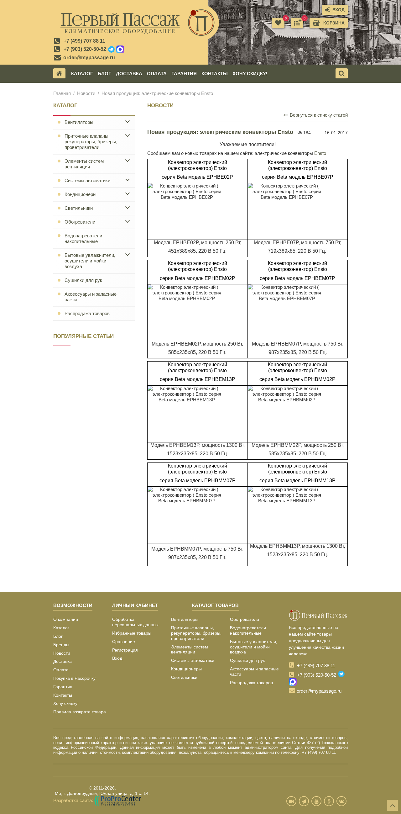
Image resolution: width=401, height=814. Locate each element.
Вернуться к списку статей (318, 115)
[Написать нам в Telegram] (111, 49)
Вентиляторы (79, 122)
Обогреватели (80, 222)
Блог (104, 73)
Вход (117, 658)
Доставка (129, 73)
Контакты (214, 73)
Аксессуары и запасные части (91, 296)
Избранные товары (131, 633)
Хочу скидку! (249, 73)
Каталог (82, 73)
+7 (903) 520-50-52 (85, 49)
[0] (297, 23)
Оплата (157, 73)
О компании (65, 619)
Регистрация (125, 650)
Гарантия (184, 73)
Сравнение (123, 641)
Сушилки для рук (83, 280)
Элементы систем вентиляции (84, 163)
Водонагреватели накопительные (83, 238)
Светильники (79, 208)
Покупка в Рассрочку (74, 678)
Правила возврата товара (79, 711)
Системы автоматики (87, 180)
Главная (62, 93)
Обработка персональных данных (135, 622)
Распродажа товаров (87, 313)
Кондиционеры (80, 194)
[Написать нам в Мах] (120, 49)
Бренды (61, 644)
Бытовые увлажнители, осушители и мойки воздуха (90, 260)
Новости (86, 93)
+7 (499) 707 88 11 (84, 41)
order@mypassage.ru (89, 57)
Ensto (320, 153)
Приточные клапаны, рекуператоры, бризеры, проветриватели (91, 141)
